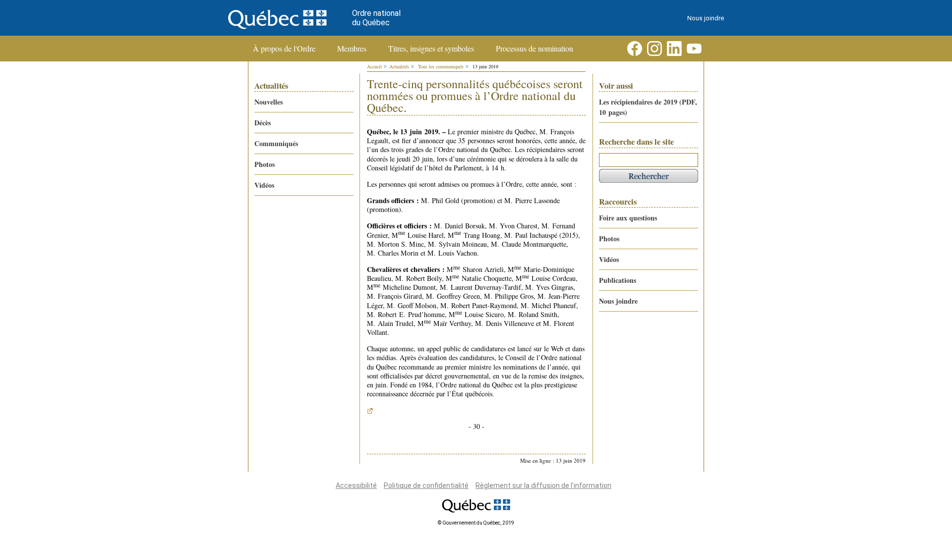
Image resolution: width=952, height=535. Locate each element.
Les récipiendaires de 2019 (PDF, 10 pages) (648, 107)
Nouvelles (268, 102)
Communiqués (276, 143)
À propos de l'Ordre (284, 48)
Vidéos (264, 185)
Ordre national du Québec (376, 17)
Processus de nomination (534, 48)
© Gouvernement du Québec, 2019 (476, 523)
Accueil (374, 66)
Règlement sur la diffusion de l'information (543, 485)
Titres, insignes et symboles (431, 48)
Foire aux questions (628, 218)
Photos (264, 164)
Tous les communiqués (441, 66)
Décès (262, 122)
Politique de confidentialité (426, 485)
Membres (351, 48)
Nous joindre (705, 18)
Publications (617, 280)
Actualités (399, 66)
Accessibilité (356, 485)
